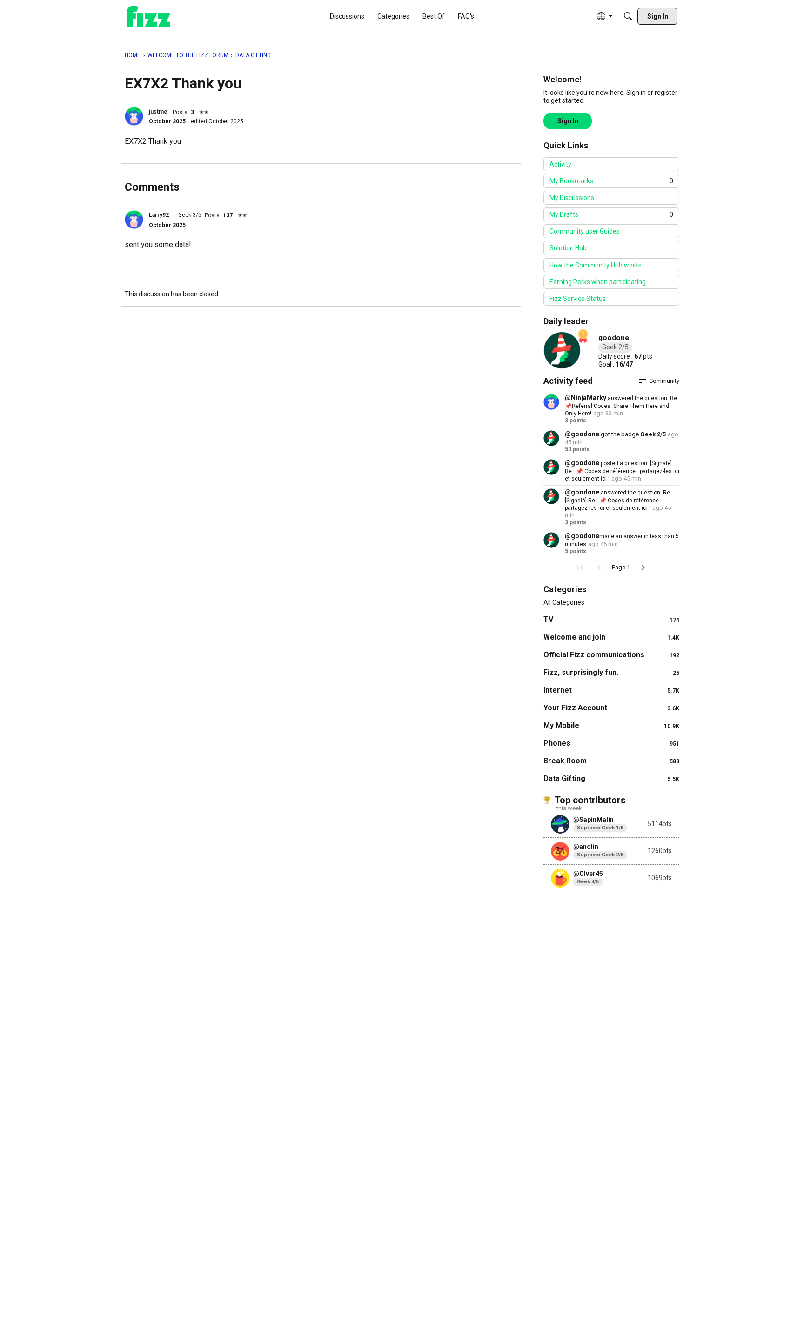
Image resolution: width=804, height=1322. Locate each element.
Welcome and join (611, 637)
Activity (560, 164)
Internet (611, 690)
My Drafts (611, 214)
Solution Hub (568, 248)
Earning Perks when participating (597, 282)
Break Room (611, 760)
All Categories (563, 602)
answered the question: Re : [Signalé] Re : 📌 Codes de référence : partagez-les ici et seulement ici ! (619, 500)
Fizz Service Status (577, 298)
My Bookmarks (611, 181)
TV (611, 619)
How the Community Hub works (595, 265)
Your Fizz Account (611, 707)
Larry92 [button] (159, 215)
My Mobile (611, 725)
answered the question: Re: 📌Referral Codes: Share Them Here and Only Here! (621, 406)
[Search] (628, 16)
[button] (134, 116)
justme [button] (158, 111)
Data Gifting (611, 778)
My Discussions (571, 197)
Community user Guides (584, 231)
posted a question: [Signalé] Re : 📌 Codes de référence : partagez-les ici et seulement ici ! (622, 471)
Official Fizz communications (611, 654)
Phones (611, 743)
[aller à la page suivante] (643, 567)
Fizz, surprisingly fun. (611, 672)
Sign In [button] (567, 121)
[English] (148, 16)
